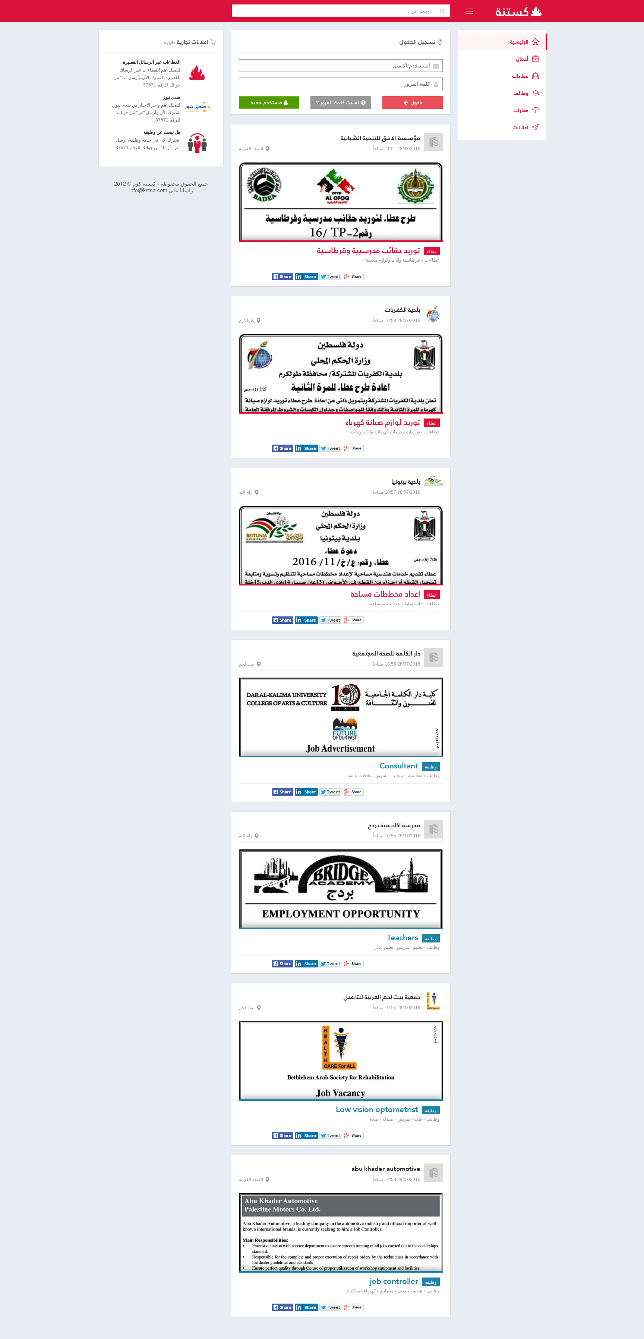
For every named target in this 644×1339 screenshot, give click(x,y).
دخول (415, 102)
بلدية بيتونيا (405, 481)
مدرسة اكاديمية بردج (394, 825)
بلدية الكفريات (402, 310)
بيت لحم (247, 664)
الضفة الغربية (251, 148)
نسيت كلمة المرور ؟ (338, 102)
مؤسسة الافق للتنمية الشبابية (380, 138)
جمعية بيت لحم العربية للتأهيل (382, 997)
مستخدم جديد (267, 102)
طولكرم (246, 320)
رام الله (245, 492)
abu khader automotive (385, 1169)
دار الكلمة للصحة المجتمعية (386, 653)
